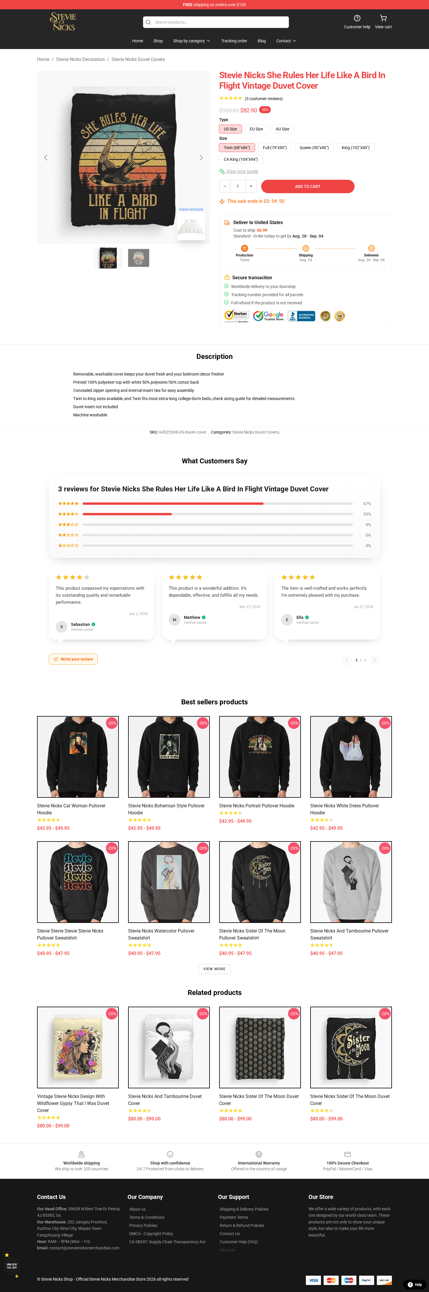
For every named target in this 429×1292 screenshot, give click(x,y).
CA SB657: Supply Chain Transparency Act (167, 1241)
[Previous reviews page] (346, 660)
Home (43, 59)
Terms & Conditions (146, 1217)
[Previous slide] (46, 157)
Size (223, 138)
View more (214, 969)
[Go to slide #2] (139, 257)
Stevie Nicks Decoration (80, 59)
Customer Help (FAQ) (239, 1241)
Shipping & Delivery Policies (244, 1209)
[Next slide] (201, 157)
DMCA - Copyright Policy (151, 1233)
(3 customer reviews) (264, 98)
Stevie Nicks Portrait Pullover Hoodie (256, 806)
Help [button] (418, 1285)
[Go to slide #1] (108, 257)
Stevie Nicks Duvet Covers (138, 59)
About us (137, 1209)
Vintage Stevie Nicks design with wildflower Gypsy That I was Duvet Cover (73, 1103)
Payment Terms (234, 1217)
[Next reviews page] (375, 660)
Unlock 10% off (12, 1266)
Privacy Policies (143, 1225)
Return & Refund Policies (242, 1225)
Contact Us (230, 1233)
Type (223, 119)
